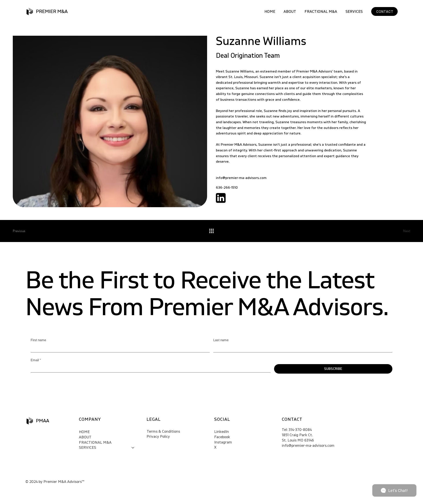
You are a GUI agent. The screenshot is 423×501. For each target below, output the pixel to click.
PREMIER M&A (52, 11)
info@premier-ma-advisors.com (241, 178)
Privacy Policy (158, 436)
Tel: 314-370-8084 (297, 429)
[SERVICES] (133, 447)
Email (36, 360)
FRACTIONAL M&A (95, 442)
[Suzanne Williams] (221, 198)
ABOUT (85, 437)
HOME (84, 432)
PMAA (42, 421)
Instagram (223, 442)
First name (38, 340)
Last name (220, 340)
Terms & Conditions (163, 431)
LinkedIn (221, 431)
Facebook (222, 437)
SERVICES (87, 447)
